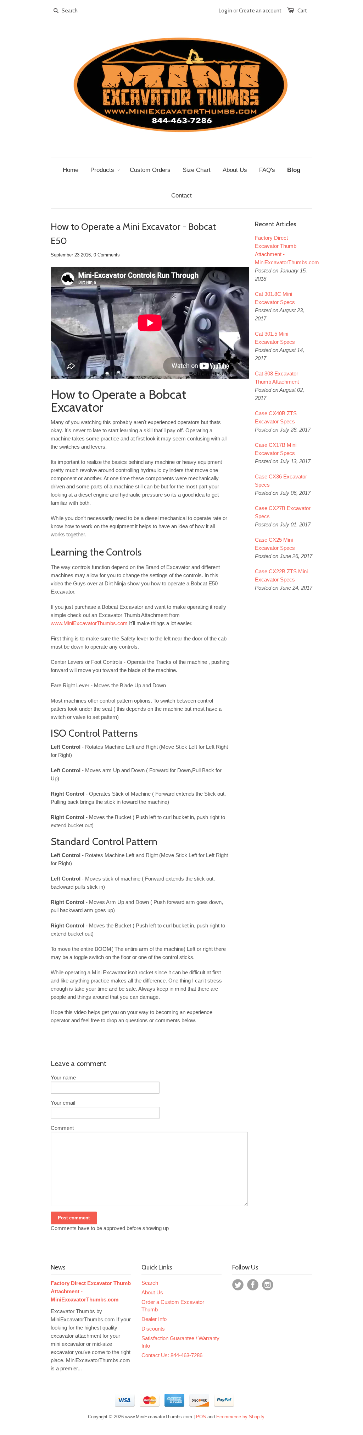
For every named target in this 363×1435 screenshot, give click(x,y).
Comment (62, 1128)
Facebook (252, 1284)
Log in (225, 10)
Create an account (260, 10)
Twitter (238, 1284)
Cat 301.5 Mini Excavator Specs (275, 338)
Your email (63, 1103)
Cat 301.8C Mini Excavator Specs (275, 298)
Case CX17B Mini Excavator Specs (275, 449)
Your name (63, 1077)
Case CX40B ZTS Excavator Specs (276, 417)
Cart (302, 10)
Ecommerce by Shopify (240, 1416)
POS (201, 1416)
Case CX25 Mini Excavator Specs (275, 544)
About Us (152, 1292)
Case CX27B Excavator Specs (283, 512)
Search (149, 1283)
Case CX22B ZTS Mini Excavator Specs (281, 575)
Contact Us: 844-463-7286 (171, 1355)
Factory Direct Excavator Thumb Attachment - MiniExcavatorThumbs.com (283, 250)
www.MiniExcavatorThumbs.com (89, 623)
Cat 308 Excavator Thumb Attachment (277, 377)
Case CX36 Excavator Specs (281, 480)
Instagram (267, 1284)
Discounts (153, 1329)
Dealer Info (154, 1319)
